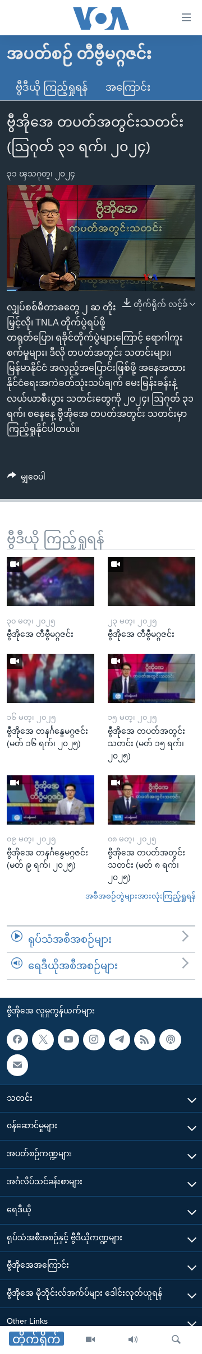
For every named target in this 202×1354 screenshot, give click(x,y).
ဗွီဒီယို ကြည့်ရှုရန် (52, 87)
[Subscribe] (17, 1065)
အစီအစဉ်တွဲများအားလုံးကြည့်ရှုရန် (140, 896)
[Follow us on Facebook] (17, 1039)
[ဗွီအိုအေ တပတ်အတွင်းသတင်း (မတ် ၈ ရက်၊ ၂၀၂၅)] (151, 800)
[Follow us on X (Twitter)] (42, 1039)
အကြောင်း (127, 87)
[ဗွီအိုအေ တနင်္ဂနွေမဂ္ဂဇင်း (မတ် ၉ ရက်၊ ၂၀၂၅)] (50, 800)
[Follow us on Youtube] (68, 1039)
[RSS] (144, 1039)
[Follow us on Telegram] (119, 1039)
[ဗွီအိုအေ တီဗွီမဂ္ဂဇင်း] (50, 581)
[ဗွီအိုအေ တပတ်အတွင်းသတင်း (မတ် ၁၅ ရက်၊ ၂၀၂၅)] (151, 678)
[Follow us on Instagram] (93, 1039)
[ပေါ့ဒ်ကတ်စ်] (170, 1039)
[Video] (90, 1340)
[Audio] (133, 1340)
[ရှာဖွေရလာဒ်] (176, 1340)
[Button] (26, 479)
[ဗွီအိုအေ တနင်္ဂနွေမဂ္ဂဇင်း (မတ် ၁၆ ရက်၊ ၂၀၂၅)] (50, 678)
